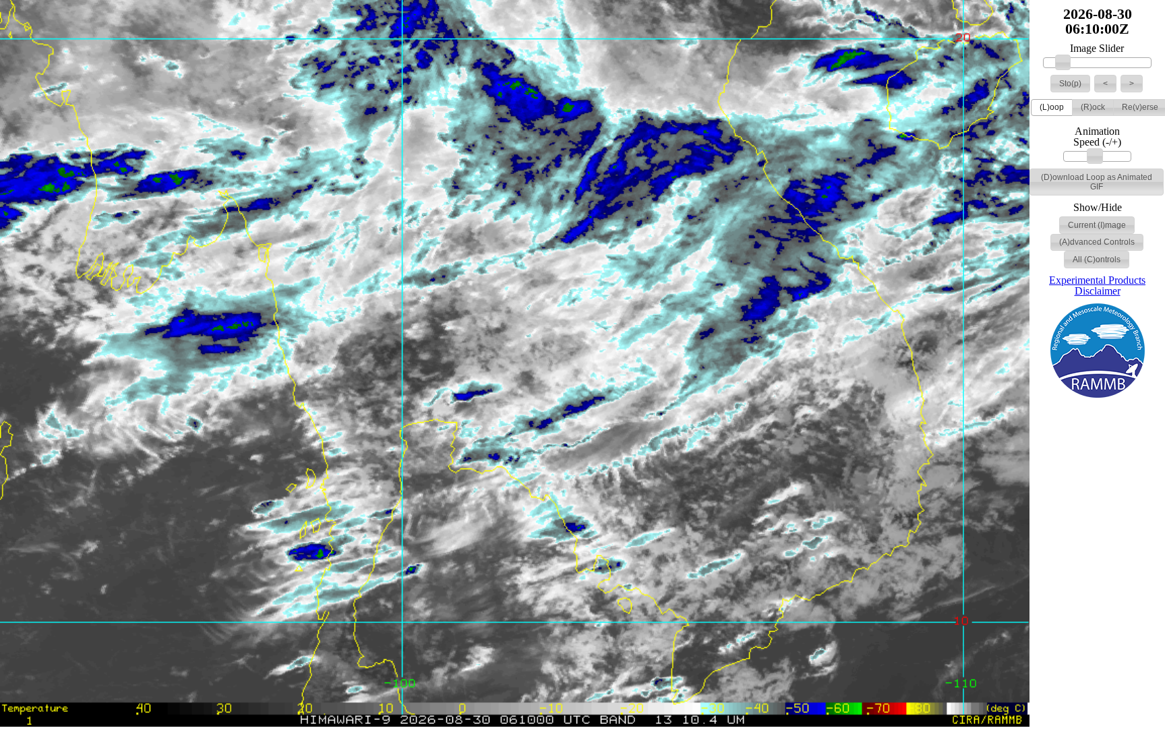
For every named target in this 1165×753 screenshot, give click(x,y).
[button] (1070, 83)
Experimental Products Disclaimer (1097, 285)
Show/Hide (1097, 207)
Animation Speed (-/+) (1097, 137)
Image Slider (1097, 48)
